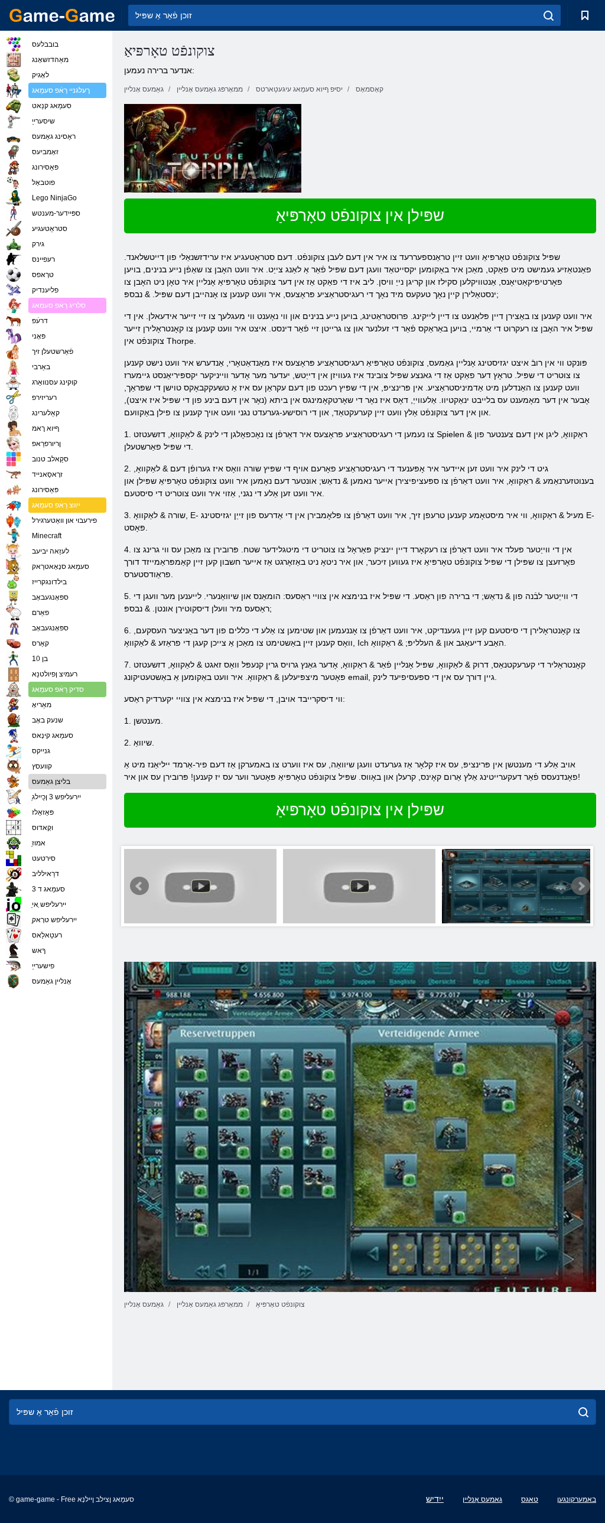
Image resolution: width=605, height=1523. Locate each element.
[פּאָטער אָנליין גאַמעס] (62, 15)
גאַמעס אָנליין (482, 1499)
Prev (139, 886)
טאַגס (529, 1499)
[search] (548, 15)
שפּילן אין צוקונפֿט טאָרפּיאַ (360, 215)
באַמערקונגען (576, 1499)
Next (580, 886)
